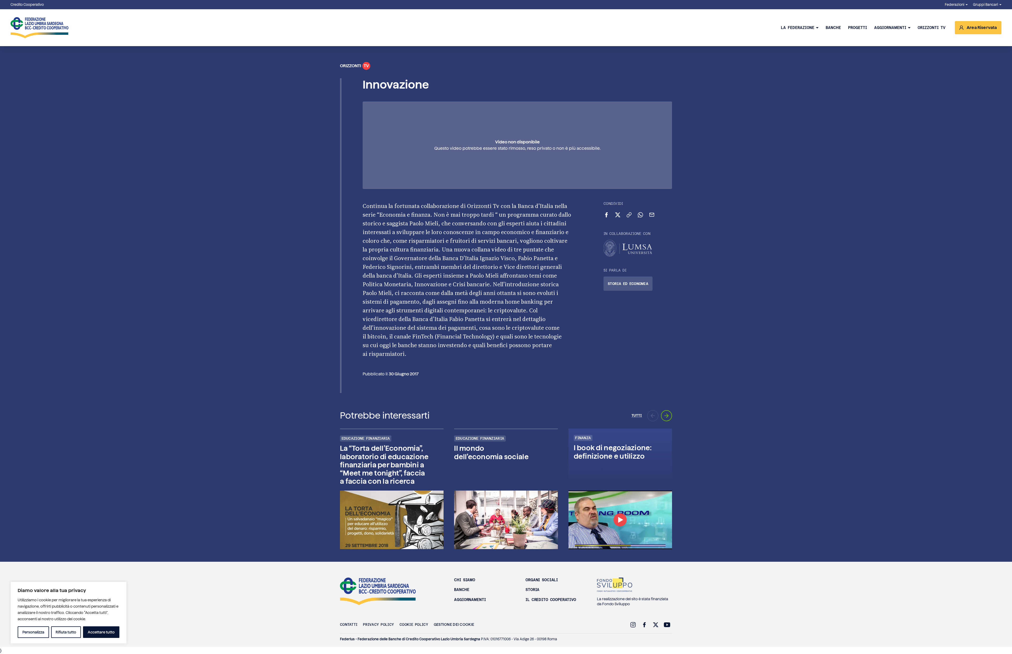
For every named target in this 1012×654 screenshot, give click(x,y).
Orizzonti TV (931, 27)
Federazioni (954, 5)
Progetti (857, 27)
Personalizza (33, 632)
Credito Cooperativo (27, 4)
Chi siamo (464, 580)
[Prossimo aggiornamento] (666, 415)
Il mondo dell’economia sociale (491, 452)
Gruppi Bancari (985, 5)
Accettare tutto (101, 632)
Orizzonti (354, 65)
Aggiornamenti (890, 27)
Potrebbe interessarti (385, 415)
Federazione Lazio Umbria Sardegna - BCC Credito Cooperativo (40, 27)
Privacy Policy (378, 624)
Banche (833, 27)
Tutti (636, 415)
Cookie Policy (414, 624)
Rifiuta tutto (66, 632)
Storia (532, 589)
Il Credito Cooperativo (551, 599)
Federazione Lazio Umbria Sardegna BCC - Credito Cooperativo (378, 591)
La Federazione (797, 27)
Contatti (348, 624)
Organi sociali (542, 580)
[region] (68, 612)
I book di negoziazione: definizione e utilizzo (613, 452)
